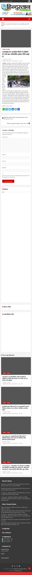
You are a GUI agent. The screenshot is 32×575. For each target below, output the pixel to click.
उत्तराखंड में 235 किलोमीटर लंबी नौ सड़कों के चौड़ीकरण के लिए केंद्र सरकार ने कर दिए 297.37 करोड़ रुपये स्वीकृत (15, 378)
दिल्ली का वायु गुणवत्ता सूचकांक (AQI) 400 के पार (17, 123)
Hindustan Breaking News (20, 568)
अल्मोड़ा (4, 49)
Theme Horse (18, 570)
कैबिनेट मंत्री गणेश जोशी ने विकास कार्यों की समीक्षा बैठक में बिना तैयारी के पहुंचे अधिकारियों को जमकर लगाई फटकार (15, 511)
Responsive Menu (29, 1)
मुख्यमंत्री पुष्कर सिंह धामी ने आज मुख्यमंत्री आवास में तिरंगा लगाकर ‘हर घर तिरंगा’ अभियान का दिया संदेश (15, 408)
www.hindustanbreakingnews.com (10, 559)
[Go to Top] (29, 568)
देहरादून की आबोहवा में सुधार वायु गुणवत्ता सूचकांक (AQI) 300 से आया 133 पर (16, 118)
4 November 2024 (6, 59)
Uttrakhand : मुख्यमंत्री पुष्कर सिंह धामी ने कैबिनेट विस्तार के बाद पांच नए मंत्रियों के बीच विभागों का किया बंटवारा (14, 437)
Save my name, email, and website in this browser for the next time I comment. (16, 176)
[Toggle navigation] (3, 19)
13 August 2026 (6, 382)
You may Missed (8, 355)
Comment (5, 137)
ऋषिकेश (8, 462)
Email (4, 161)
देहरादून (8, 373)
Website (4, 167)
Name (4, 154)
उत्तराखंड (8, 49)
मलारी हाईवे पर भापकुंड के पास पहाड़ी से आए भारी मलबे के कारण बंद (15, 519)
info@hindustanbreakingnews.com (10, 555)
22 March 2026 (6, 441)
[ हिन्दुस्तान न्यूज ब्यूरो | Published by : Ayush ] (12, 61)
